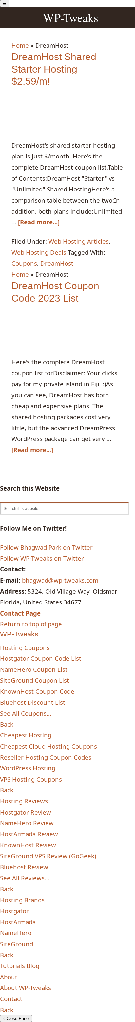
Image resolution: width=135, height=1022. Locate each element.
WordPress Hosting (27, 768)
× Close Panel (16, 1018)
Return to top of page (31, 624)
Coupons (24, 263)
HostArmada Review (29, 834)
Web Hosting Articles (78, 241)
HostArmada (18, 922)
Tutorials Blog (19, 966)
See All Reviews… (24, 878)
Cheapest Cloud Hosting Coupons (48, 746)
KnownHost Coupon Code (37, 691)
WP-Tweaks (70, 17)
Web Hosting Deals (38, 252)
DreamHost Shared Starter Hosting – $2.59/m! (53, 69)
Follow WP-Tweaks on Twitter (42, 558)
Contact (11, 999)
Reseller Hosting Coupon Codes (45, 757)
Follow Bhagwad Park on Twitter (46, 547)
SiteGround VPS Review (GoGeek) (48, 856)
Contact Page (20, 613)
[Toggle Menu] (4, 3)
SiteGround (16, 944)
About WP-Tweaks (25, 987)
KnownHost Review (28, 845)
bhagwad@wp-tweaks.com (60, 580)
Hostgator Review (25, 812)
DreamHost (56, 263)
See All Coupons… (25, 713)
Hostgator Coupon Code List (40, 658)
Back (6, 724)
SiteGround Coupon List (34, 680)
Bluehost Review (24, 867)
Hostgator (14, 911)
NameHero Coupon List (34, 669)
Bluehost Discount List (32, 702)
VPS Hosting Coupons (31, 779)
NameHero (15, 933)
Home (20, 45)
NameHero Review (27, 823)
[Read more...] (39, 222)
